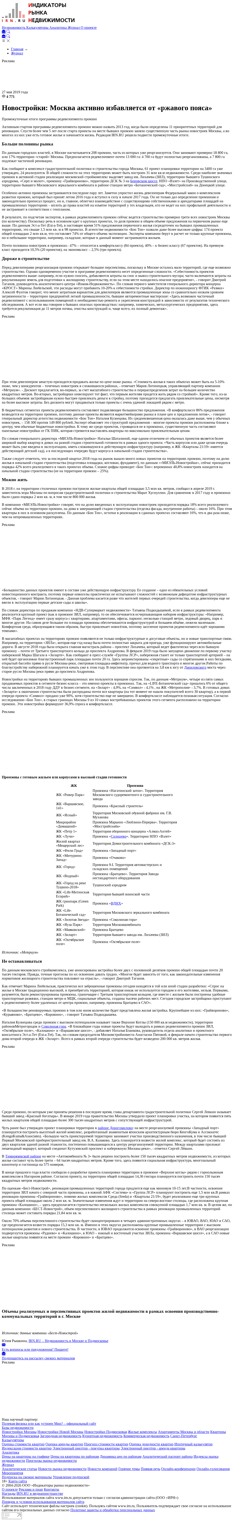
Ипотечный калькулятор (193, 1444)
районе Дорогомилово (115, 1128)
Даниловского (195, 667)
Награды (9, 1493)
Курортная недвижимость (102, 1436)
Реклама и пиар (31, 1489)
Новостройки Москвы (19, 1432)
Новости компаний (102, 1469)
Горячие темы (129, 1469)
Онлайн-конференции (178, 1469)
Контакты (51, 1489)
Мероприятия (12, 1473)
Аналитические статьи (19, 1469)
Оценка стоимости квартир (23, 1444)
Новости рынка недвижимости (62, 1469)
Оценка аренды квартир (64, 1444)
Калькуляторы (37, 27)
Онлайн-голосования (213, 1469)
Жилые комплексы (142, 1432)
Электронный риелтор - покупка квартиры (86, 1448)
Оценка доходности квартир (151, 1444)
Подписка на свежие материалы (27, 1477)
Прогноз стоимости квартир (106, 1444)
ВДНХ (116, 903)
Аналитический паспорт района (167, 1456)
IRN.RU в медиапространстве (39, 1493)
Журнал (74, 27)
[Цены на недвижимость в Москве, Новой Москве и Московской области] (38, 23)
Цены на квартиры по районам (75, 1456)
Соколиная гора (53, 1026)
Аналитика (58, 27)
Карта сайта (17, 1481)
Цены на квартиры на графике (26, 1456)
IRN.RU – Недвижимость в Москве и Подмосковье (68, 1341)
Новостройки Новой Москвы (60, 1432)
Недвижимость (14, 27)
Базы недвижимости (18, 1428)
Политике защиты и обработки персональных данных (112, 1510)
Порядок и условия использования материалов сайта (43, 1502)
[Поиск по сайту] (8, 32)
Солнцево (118, 836)
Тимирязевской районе (23, 1156)
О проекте (89, 27)
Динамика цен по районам (120, 1456)
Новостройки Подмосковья (105, 1432)
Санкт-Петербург (183, 1436)
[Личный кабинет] (4, 32)
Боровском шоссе (143, 181)
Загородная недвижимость (60, 1436)
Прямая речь (150, 1469)
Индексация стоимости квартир (27, 1448)
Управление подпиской (71, 1477)
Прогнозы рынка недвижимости (51, 1461)
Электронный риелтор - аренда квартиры (153, 1448)
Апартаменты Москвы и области (183, 1432)
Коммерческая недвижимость (146, 1436)
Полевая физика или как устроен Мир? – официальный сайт (49, 1424)
